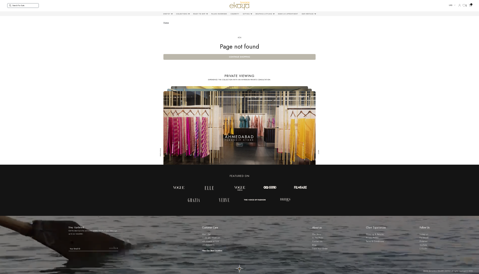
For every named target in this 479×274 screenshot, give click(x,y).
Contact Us (317, 241)
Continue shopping (239, 56)
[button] (168, 13)
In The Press (317, 237)
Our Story (316, 234)
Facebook (424, 237)
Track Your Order (320, 248)
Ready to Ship (199, 14)
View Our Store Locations (212, 250)
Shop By (166, 14)
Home (166, 22)
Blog (314, 244)
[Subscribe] (113, 248)
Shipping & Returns (375, 234)
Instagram (424, 234)
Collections (181, 14)
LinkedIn (423, 248)
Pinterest (423, 241)
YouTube (423, 244)
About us (317, 227)
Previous (160, 152)
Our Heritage (308, 14)
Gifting (246, 14)
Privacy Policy (372, 237)
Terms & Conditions (375, 241)
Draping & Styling (264, 14)
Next (319, 152)
